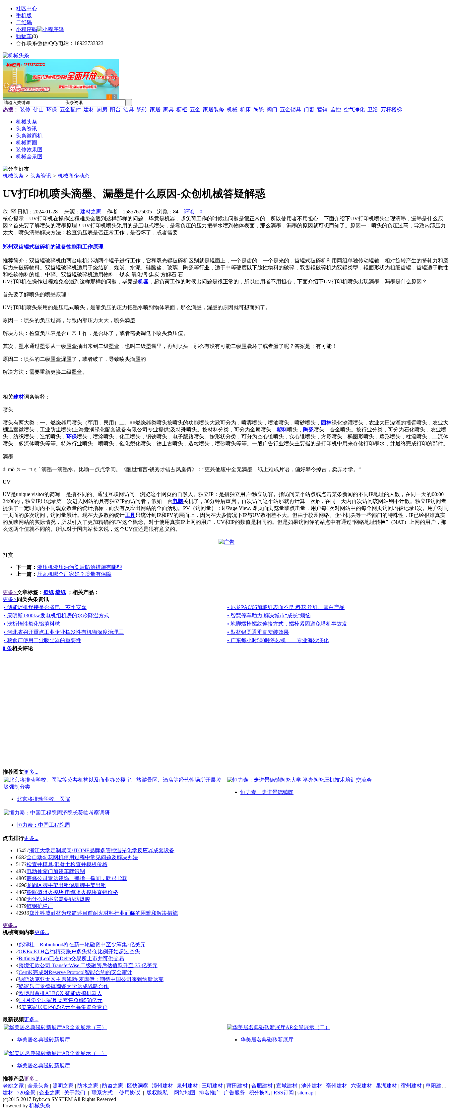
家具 (168, 109)
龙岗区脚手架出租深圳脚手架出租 (66, 885)
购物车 (24, 36)
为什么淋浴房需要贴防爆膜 (58, 899)
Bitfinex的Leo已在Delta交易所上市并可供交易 (71, 958)
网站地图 (184, 1092)
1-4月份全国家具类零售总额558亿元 (60, 1000)
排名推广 (209, 1092)
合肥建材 (262, 1085)
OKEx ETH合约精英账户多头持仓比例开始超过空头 (79, 951)
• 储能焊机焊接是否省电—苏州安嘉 (45, 607)
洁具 (128, 109)
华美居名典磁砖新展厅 (43, 1039)
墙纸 (60, 592)
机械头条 (13, 176)
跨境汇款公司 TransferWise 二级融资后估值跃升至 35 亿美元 (88, 965)
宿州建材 (411, 1085)
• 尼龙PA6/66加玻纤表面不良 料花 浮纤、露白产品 (286, 607)
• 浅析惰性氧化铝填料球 (32, 624)
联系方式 (102, 1092)
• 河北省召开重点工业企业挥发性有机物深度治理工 (64, 632)
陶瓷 (258, 109)
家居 (155, 109)
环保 (51, 109)
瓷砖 (142, 109)
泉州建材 (187, 1085)
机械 (232, 109)
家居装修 (213, 109)
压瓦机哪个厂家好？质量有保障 (74, 574)
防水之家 (87, 1085)
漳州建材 (162, 1085)
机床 (245, 109)
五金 (195, 109)
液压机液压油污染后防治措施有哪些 (79, 567)
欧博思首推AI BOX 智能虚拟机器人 (60, 993)
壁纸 (48, 592)
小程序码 (26, 29)
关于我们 (74, 1092)
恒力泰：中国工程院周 (43, 825)
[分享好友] (16, 169)
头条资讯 (40, 176)
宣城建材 (286, 1085)
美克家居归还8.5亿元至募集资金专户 (64, 1007)
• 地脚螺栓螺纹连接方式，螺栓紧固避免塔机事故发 (287, 624)
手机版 (24, 15)
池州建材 (311, 1085)
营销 (322, 109)
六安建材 (361, 1085)
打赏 (8, 555)
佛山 (38, 109)
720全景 (26, 1092)
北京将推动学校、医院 (43, 799)
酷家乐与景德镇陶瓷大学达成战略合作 (64, 986)
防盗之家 (112, 1085)
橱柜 (181, 109)
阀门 (272, 109)
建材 (89, 109)
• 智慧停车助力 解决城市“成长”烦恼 (269, 615)
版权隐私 (157, 1092)
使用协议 (129, 1092)
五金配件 (70, 109)
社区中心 (26, 8)
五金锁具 (290, 109)
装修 (25, 109)
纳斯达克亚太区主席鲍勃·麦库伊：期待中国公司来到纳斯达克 (91, 979)
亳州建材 (336, 1085)
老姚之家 (13, 1085)
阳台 (115, 109)
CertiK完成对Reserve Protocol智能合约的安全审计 (75, 972)
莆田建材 (237, 1085)
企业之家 (49, 1092)
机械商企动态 (74, 176)
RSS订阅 (284, 1092)
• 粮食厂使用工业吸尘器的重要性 (42, 640)
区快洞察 (137, 1085)
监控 (335, 109)
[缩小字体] (13, 210)
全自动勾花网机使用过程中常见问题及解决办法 (82, 857)
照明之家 (63, 1085)
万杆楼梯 (391, 109)
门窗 (309, 109)
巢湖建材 (386, 1085)
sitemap (305, 1092)
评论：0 (193, 211)
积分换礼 (259, 1092)
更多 (10, 592)
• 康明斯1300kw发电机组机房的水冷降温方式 (56, 615)
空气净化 (354, 109)
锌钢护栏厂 (40, 906)
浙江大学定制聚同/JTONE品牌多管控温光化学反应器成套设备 (101, 850)
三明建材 (212, 1085)
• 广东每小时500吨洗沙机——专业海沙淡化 (278, 640)
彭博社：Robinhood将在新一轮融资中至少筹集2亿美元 (82, 944)
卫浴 (372, 109)
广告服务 (234, 1092)
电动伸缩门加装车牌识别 (56, 871)
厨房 (102, 109)
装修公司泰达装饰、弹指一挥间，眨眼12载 (77, 878)
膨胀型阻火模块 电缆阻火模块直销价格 (72, 892)
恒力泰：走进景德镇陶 (266, 792)
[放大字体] (5, 210)
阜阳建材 (436, 1085)
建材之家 (90, 211)
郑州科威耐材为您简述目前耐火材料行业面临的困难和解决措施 (103, 913)
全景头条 (38, 1085)
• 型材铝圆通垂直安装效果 (258, 632)
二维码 (24, 22)
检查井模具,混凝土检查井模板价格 (67, 864)
